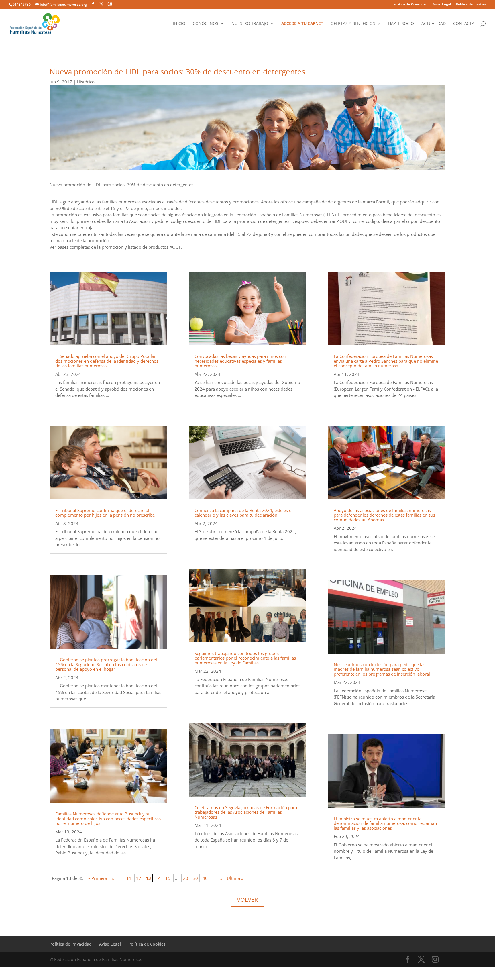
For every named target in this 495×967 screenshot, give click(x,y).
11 (128, 878)
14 (158, 878)
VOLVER (247, 899)
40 (205, 878)
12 (138, 878)
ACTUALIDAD (433, 23)
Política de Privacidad (410, 5)
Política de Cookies (471, 5)
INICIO (179, 23)
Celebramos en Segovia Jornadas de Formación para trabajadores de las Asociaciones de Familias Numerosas (246, 812)
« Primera (97, 878)
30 (195, 878)
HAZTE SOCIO (401, 23)
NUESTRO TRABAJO (249, 23)
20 (185, 878)
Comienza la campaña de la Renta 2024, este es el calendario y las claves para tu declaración (243, 512)
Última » (235, 878)
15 (167, 878)
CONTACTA (463, 23)
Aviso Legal (442, 5)
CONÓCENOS (205, 23)
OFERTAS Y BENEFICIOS (353, 23)
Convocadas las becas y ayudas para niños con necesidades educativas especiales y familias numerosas (240, 360)
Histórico (86, 82)
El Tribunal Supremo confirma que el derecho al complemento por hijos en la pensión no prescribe (105, 512)
